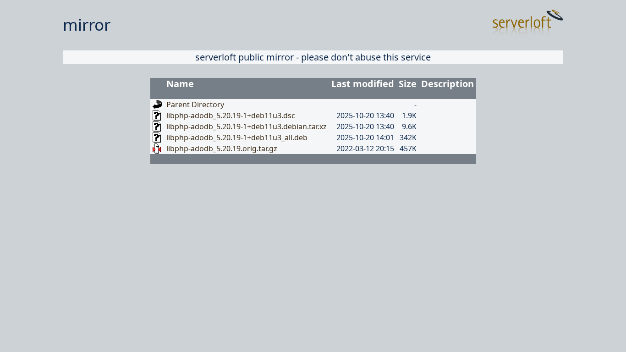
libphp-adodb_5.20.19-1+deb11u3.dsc (230, 115)
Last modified (362, 83)
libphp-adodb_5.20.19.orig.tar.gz (221, 148)
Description (447, 83)
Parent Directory (195, 104)
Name (180, 83)
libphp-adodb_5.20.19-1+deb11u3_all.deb (237, 137)
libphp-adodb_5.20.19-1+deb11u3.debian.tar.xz (246, 126)
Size (408, 83)
